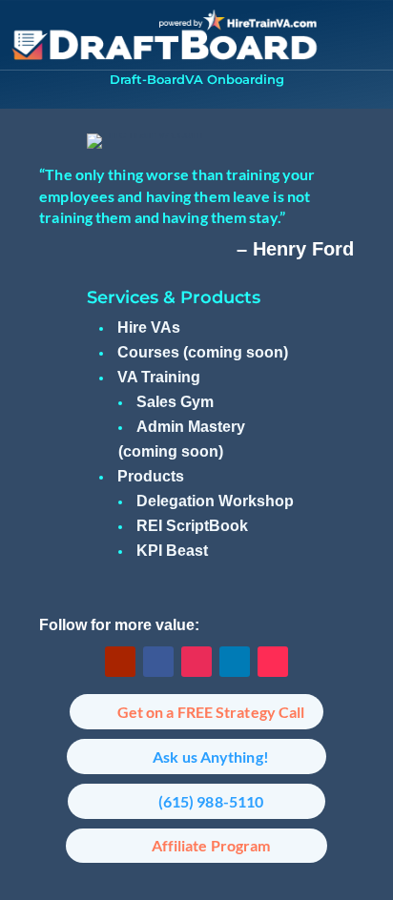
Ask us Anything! (211, 756)
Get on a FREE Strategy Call (211, 712)
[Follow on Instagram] (196, 661)
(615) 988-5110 (210, 801)
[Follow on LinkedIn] (234, 661)
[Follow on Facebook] (158, 661)
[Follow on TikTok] (273, 661)
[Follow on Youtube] (120, 661)
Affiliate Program (211, 845)
